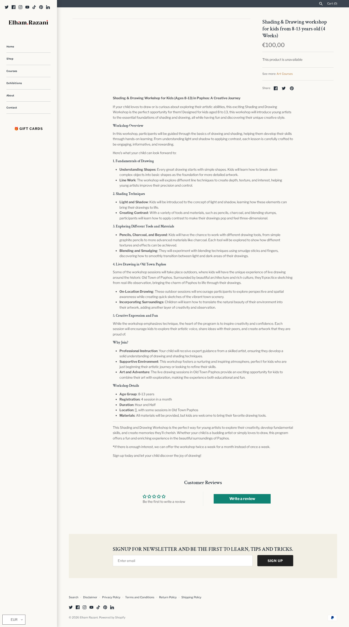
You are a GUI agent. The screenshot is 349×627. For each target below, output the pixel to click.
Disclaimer (90, 597)
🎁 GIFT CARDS (28, 129)
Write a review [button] (242, 498)
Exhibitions (14, 83)
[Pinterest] (41, 7)
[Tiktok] (34, 7)
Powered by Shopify (112, 617)
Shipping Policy (191, 597)
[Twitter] (7, 7)
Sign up (275, 561)
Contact (11, 107)
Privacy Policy (111, 597)
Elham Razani (89, 617)
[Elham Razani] (28, 22)
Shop (9, 58)
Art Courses (285, 73)
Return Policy (168, 597)
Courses (11, 71)
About (10, 95)
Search (73, 597)
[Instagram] (20, 7)
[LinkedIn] (48, 7)
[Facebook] (13, 7)
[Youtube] (27, 7)
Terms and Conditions (139, 597)
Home (10, 46)
